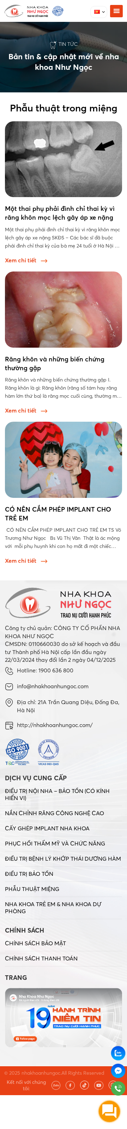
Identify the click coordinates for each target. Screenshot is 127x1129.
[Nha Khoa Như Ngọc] (34, 11)
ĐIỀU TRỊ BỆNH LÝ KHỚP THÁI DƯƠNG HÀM (63, 858)
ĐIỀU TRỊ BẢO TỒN (29, 873)
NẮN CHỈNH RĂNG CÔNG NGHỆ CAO (54, 813)
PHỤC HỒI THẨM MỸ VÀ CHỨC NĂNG (55, 843)
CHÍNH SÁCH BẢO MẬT (35, 943)
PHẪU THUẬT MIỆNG (32, 888)
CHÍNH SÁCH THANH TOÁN (41, 958)
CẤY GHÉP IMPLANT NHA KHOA (47, 828)
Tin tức (68, 44)
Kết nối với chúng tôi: (26, 1085)
